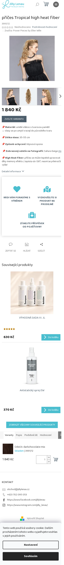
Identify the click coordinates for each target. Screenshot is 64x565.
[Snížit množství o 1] (48, 462)
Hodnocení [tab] (45, 435)
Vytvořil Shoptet (35, 518)
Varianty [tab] (9, 435)
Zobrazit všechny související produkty (32, 425)
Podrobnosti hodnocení (44, 27)
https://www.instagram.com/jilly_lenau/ (27, 505)
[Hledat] (37, 4)
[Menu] (56, 4)
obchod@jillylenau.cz (18, 489)
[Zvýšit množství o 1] (48, 458)
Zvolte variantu (14, 119)
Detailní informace (11, 171)
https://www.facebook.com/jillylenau (26, 500)
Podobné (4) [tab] (31, 435)
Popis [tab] (19, 435)
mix (60, 151)
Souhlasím (31, 556)
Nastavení (31, 545)
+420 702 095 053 (17, 495)
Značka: (23, 31)
